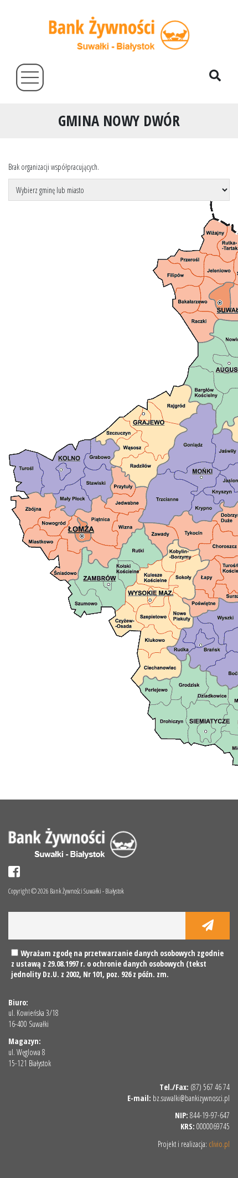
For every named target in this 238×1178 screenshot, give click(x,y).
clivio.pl (219, 1144)
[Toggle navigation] (30, 77)
